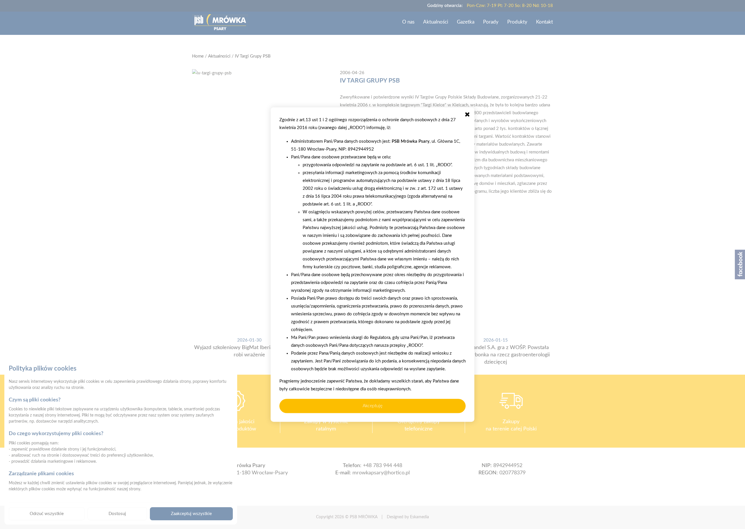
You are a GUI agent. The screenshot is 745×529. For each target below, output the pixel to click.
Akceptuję (372, 405)
